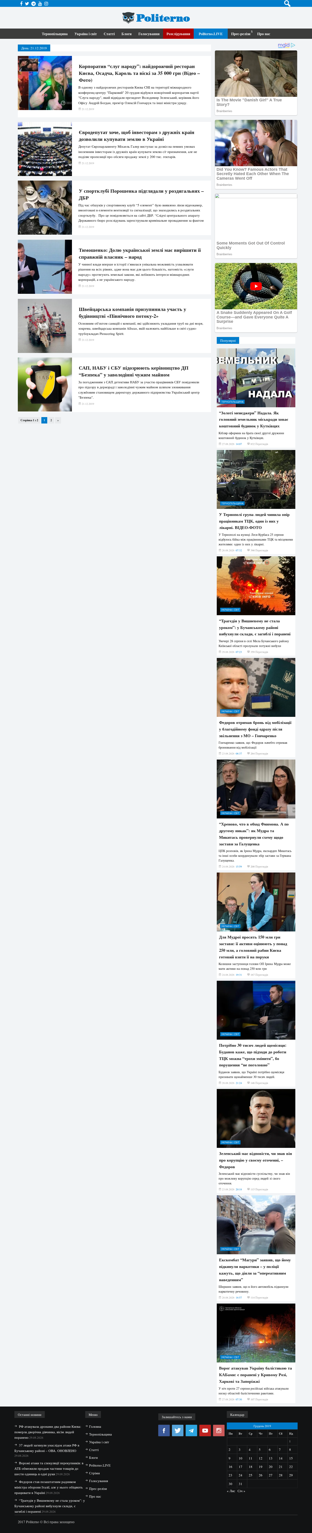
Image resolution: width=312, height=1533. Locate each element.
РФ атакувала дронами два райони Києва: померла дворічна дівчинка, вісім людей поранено (47, 1432)
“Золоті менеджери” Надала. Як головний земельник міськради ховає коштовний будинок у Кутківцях (253, 419)
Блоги (127, 33)
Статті (109, 33)
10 (240, 1458)
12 (260, 1458)
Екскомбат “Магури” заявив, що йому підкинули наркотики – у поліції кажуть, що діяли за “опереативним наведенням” (255, 1269)
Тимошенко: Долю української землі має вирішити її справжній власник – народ (140, 253)
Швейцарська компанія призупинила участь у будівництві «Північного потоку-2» (132, 312)
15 (291, 1458)
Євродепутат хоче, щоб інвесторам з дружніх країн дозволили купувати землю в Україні (136, 135)
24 (240, 1475)
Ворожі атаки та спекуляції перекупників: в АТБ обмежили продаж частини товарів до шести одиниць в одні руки (48, 1468)
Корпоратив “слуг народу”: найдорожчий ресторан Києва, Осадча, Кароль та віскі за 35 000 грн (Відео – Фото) (139, 73)
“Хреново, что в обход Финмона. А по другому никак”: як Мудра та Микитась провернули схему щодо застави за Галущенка (254, 834)
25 (250, 1475)
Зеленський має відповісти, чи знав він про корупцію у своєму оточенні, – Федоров (255, 1160)
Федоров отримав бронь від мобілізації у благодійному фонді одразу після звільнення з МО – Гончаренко (255, 729)
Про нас (263, 33)
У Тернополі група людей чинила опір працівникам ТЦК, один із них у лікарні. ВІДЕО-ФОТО (254, 521)
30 (230, 1483)
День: (34, 48)
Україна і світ (85, 33)
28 (281, 1475)
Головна (95, 1426)
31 (240, 1483)
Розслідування (178, 33)
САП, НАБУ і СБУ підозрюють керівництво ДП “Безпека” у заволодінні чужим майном (133, 371)
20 (270, 1466)
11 (250, 1458)
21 (281, 1466)
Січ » (241, 1490)
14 (281, 1458)
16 (230, 1466)
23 (230, 1475)
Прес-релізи (240, 33)
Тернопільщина (55, 33)
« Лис (231, 1490)
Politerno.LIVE (211, 33)
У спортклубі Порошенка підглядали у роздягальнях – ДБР (141, 194)
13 (270, 1458)
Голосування (149, 33)
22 (291, 1466)
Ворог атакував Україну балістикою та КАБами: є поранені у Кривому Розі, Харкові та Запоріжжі (255, 1374)
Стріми (94, 1473)
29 (291, 1475)
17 (240, 1466)
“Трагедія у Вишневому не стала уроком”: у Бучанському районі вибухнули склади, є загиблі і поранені (255, 627)
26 (260, 1475)
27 (270, 1475)
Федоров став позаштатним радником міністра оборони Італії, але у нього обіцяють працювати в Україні (48, 1487)
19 (260, 1466)
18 (250, 1466)
